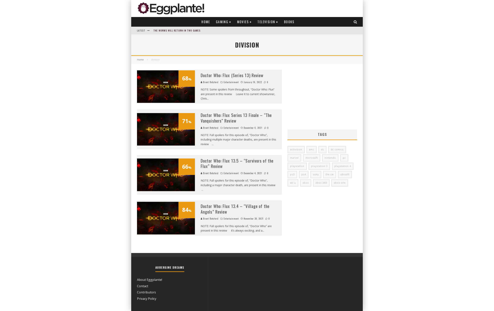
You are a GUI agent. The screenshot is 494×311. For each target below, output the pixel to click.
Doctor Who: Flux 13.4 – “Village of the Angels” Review (235, 209)
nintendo (330, 157)
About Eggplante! (149, 280)
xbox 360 (321, 182)
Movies (243, 22)
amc (311, 149)
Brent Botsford (210, 82)
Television (266, 22)
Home (205, 22)
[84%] (166, 233)
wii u (293, 182)
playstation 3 (319, 166)
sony (316, 174)
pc (344, 157)
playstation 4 (342, 166)
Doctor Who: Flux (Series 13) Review (232, 75)
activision (296, 149)
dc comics (337, 149)
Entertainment (231, 82)
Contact (142, 286)
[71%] (166, 144)
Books (289, 22)
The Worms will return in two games (176, 30)
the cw (330, 174)
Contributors (146, 292)
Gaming (222, 22)
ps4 (303, 174)
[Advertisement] (322, 97)
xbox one (340, 182)
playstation (297, 166)
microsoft (311, 157)
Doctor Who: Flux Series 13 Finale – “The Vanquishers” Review (236, 118)
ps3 (292, 174)
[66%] (166, 190)
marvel (294, 157)
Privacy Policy (146, 299)
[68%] (166, 102)
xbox (306, 182)
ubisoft (344, 174)
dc (322, 149)
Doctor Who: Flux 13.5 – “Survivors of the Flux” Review (237, 163)
